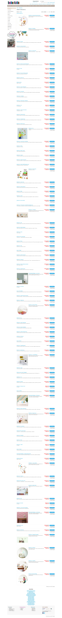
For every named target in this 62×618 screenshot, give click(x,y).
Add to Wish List (52, 16)
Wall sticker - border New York (21, 268)
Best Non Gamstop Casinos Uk (31, 590)
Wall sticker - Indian (19, 191)
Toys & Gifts (42, 5)
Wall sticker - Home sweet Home (21, 46)
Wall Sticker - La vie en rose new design (22, 507)
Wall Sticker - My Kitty (20, 381)
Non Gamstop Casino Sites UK (31, 601)
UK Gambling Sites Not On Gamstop (31, 595)
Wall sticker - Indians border (32, 485)
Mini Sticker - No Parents (20, 336)
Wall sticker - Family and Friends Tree (22, 331)
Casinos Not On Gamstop (31, 599)
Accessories (9, 5)
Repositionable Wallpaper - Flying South (34, 395)
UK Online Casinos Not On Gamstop (31, 594)
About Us (10, 608)
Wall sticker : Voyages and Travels (21, 159)
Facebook (43, 611)
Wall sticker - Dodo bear (32, 547)
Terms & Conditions (11, 610)
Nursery (39, 5)
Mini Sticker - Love (19, 105)
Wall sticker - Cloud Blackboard (21, 345)
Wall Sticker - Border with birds (33, 304)
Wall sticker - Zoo (31, 128)
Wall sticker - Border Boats (32, 50)
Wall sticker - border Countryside (21, 322)
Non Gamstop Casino (31, 602)
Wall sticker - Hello (19, 245)
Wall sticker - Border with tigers (21, 227)
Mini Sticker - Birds (19, 68)
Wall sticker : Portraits (20, 41)
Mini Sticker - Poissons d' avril (21, 386)
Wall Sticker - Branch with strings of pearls (34, 15)
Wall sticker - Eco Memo (32, 560)
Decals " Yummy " (19, 449)
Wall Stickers (47, 5)
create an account (52, 2)
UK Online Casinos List (31, 600)
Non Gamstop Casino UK (31, 603)
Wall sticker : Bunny (19, 241)
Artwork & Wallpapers (15, 5)
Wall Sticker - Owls (19, 222)
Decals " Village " (19, 250)
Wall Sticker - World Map (32, 28)
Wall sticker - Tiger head (20, 259)
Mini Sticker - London (19, 444)
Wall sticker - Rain (19, 498)
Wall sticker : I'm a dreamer (20, 426)
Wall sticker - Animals (20, 155)
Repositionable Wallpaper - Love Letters (34, 273)
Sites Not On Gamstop (31, 597)
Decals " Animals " (19, 390)
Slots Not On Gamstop (31, 596)
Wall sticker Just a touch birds (21, 236)
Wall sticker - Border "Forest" (21, 150)
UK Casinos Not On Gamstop (31, 593)
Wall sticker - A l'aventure (32, 209)
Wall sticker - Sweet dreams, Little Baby (22, 100)
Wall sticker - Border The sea (21, 123)
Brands (9, 14)
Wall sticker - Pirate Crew (20, 77)
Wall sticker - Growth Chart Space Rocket (22, 295)
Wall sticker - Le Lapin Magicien (33, 354)
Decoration (29, 5)
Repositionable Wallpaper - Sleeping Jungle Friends (24, 453)
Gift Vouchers (33, 610)
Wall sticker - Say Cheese (20, 286)
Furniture (33, 5)
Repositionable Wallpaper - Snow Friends (34, 512)
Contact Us (22, 608)
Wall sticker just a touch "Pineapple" (22, 372)
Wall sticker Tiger (19, 82)
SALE (50, 5)
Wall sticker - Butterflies (20, 435)
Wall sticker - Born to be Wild (21, 200)
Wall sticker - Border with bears (21, 186)
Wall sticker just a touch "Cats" (21, 480)
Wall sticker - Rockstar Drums (21, 114)
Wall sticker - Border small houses (21, 408)
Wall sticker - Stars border (20, 91)
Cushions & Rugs (24, 5)
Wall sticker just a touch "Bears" (21, 430)
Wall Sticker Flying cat (20, 458)
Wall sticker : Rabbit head (20, 300)
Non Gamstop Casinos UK (31, 592)
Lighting (36, 5)
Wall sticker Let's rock (20, 525)
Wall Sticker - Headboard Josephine (33, 534)
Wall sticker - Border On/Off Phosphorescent (23, 164)
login (48, 2)
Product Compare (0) (19, 13)
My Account (33, 608)
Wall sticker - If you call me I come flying (22, 141)
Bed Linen (20, 5)
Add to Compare (52, 17)
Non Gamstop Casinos (31, 598)
